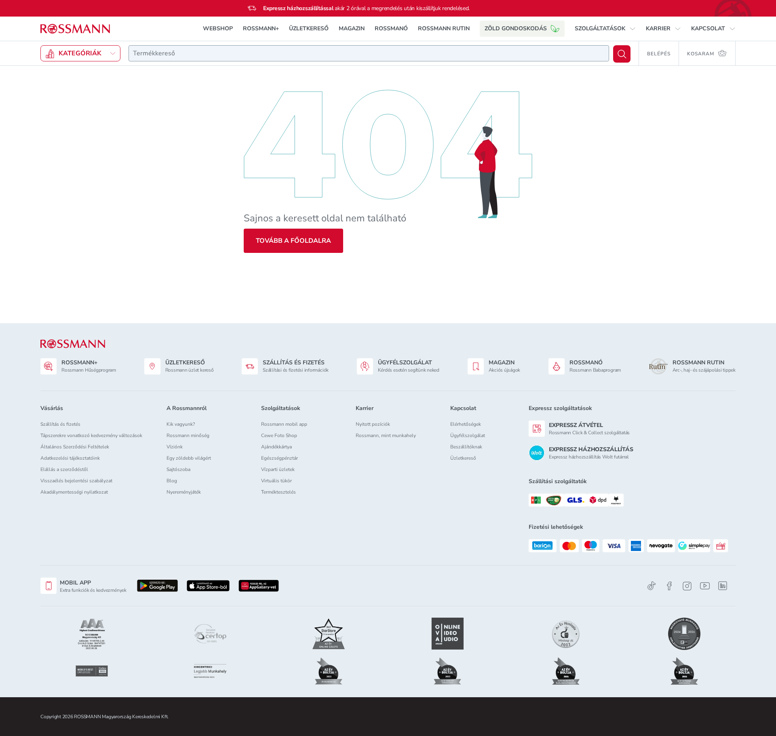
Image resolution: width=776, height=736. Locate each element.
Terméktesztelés (278, 492)
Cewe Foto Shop (279, 435)
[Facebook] (669, 586)
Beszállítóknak (466, 447)
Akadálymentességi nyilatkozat (74, 492)
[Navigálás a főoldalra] (75, 29)
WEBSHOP (218, 28)
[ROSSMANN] (72, 344)
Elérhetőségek (465, 424)
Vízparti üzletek (278, 469)
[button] (605, 29)
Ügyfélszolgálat (467, 435)
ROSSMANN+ (261, 28)
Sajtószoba (178, 469)
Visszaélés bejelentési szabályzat (76, 480)
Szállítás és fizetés (60, 424)
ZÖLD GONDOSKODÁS (516, 28)
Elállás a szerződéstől (64, 469)
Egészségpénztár (279, 458)
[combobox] (369, 53)
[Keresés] (621, 54)
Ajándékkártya (276, 447)
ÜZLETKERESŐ (309, 28)
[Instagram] (687, 586)
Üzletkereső (463, 458)
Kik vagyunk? (181, 424)
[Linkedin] (723, 586)
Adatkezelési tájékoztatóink (70, 458)
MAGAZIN (352, 28)
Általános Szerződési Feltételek (74, 447)
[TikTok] (651, 586)
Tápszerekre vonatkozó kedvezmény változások (91, 435)
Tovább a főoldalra (293, 240)
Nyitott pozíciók (373, 424)
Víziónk (175, 447)
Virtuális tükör (276, 480)
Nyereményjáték (184, 492)
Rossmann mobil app (284, 424)
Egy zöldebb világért (189, 458)
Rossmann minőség (188, 435)
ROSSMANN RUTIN (444, 28)
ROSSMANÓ (391, 28)
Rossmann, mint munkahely (386, 435)
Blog (172, 480)
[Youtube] (705, 586)
